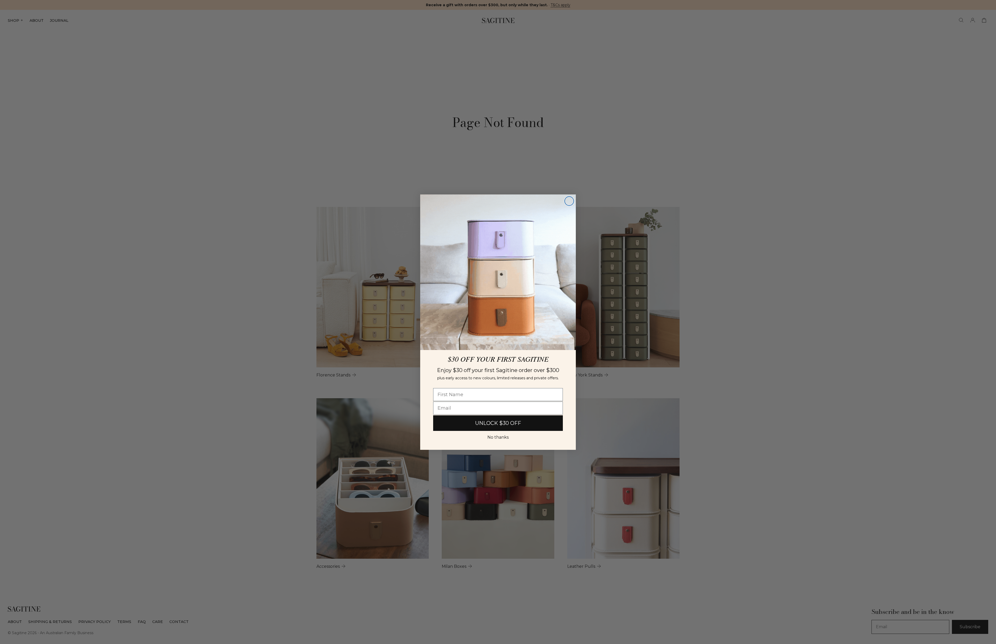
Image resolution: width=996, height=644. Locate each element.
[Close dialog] (569, 201)
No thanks (498, 437)
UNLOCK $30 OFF (498, 423)
